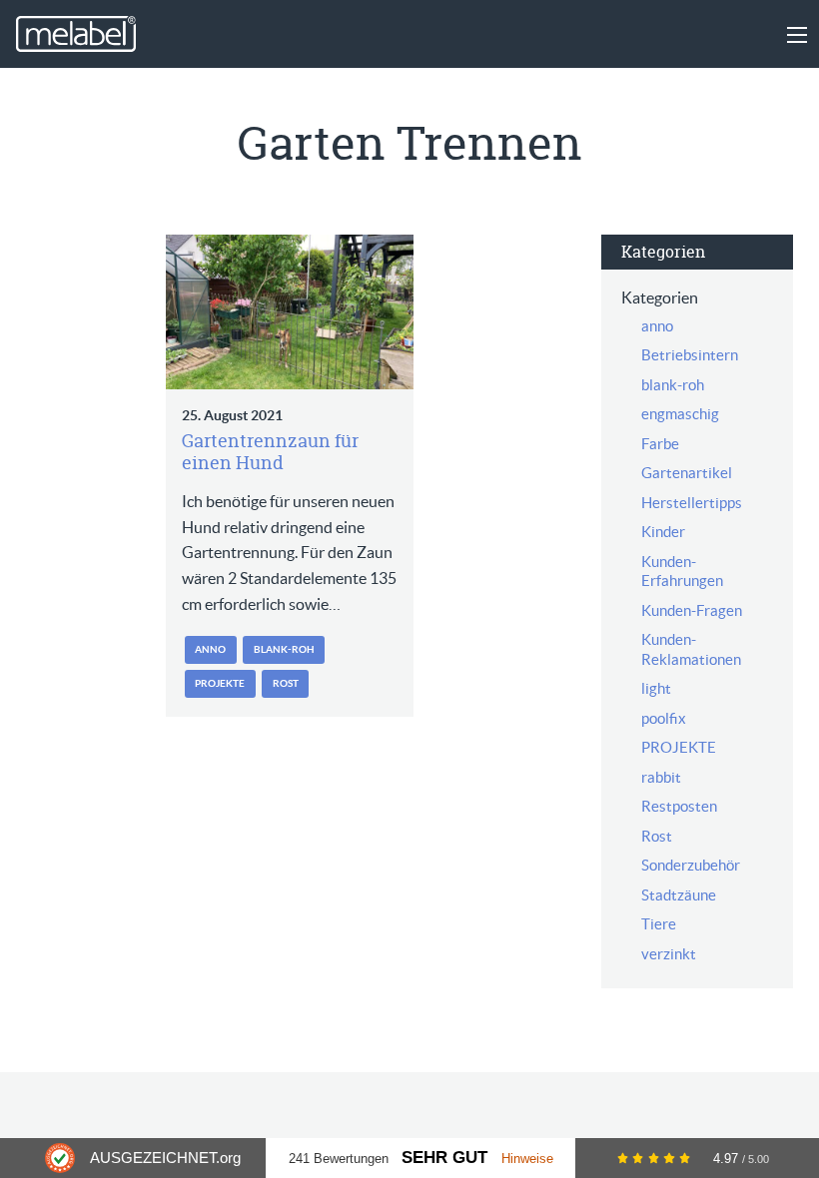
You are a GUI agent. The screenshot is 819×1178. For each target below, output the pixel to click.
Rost (286, 683)
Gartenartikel (686, 472)
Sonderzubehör (690, 865)
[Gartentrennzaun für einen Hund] (289, 312)
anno (210, 649)
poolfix (663, 718)
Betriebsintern (689, 354)
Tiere (658, 923)
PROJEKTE (220, 683)
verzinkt (668, 953)
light (656, 688)
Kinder (663, 531)
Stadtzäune (678, 894)
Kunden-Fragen (691, 610)
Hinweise (527, 1158)
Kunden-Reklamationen (691, 649)
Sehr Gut (444, 1157)
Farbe (660, 443)
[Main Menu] (797, 35)
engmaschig (680, 413)
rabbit (661, 777)
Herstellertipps (691, 502)
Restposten (679, 806)
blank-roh (284, 649)
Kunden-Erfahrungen (682, 571)
